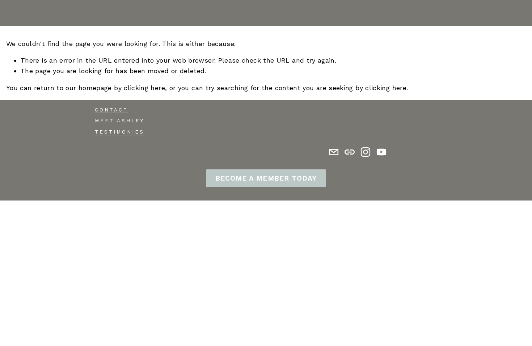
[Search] (9, 13)
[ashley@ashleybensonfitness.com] (334, 152)
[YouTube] (381, 152)
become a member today (265, 178)
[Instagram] (365, 152)
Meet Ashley (119, 120)
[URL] (350, 152)
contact (111, 110)
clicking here (144, 88)
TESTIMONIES (119, 132)
